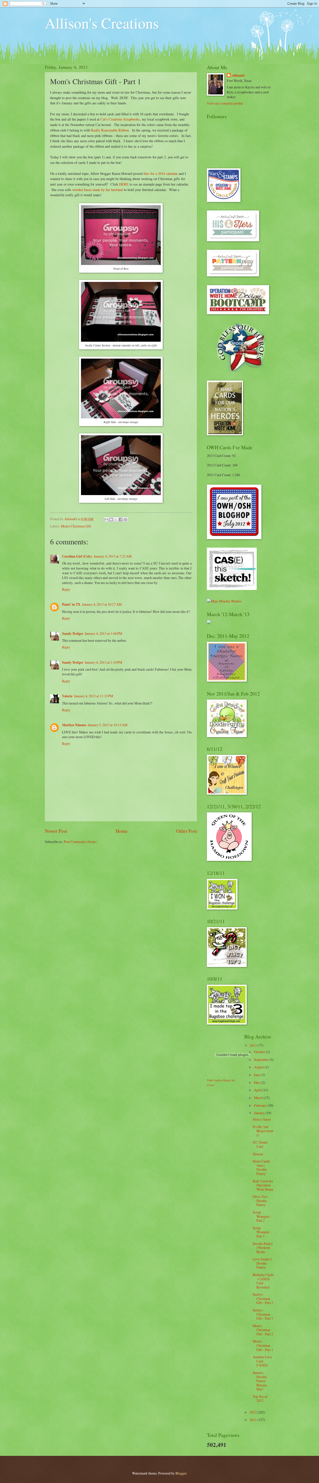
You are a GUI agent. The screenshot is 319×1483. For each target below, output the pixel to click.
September (262, 1059)
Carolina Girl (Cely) (77, 556)
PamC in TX (71, 604)
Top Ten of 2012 (260, 1398)
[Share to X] (115, 519)
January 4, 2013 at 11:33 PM (93, 696)
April (258, 1090)
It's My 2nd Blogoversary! (263, 1130)
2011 (253, 1419)
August (259, 1067)
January (259, 1112)
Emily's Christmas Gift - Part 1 (263, 1314)
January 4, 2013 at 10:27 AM (102, 604)
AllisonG (238, 75)
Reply (66, 589)
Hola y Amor (262, 1119)
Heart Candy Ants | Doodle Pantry (261, 1167)
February (260, 1105)
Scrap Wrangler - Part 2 (262, 1216)
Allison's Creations (102, 23)
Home (122, 831)
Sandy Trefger (72, 633)
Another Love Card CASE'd (262, 1360)
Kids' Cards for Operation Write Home (263, 1185)
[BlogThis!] (111, 519)
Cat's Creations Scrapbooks (120, 119)
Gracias (258, 1154)
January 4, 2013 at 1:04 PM (103, 633)
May (257, 1082)
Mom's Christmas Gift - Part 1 (263, 1345)
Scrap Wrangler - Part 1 (262, 1231)
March (259, 1097)
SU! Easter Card (260, 1144)
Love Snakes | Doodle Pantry (262, 1263)
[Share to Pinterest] (125, 519)
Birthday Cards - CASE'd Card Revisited (263, 1281)
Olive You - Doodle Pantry (261, 1200)
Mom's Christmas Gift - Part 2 (263, 1329)
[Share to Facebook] (120, 519)
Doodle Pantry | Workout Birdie (263, 1247)
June (257, 1074)
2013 (253, 1045)
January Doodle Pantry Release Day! (260, 1380)
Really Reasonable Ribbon (110, 130)
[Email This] (106, 519)
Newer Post (56, 831)
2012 (253, 1412)
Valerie (67, 696)
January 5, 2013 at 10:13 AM (107, 724)
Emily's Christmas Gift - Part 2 (263, 1298)
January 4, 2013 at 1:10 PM (103, 662)
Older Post (186, 831)
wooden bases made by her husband (97, 189)
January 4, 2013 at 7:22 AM (113, 556)
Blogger (180, 1473)
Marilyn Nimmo (74, 724)
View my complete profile (225, 103)
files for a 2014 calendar (161, 173)
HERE (124, 184)
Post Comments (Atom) (80, 841)
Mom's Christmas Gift (76, 526)
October (260, 1051)
